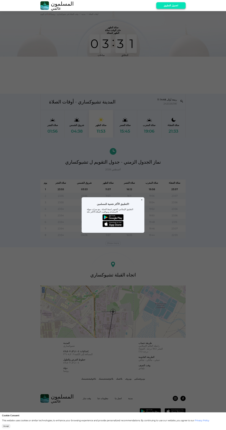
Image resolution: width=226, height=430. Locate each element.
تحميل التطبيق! (171, 5)
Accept (6, 426)
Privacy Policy (202, 420)
